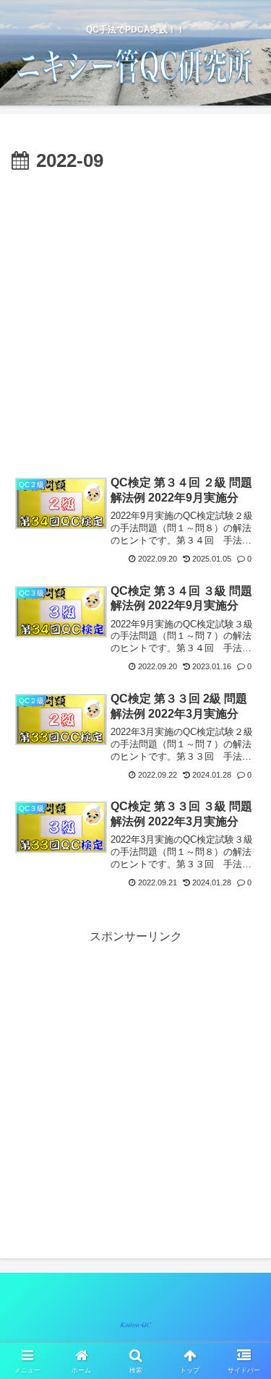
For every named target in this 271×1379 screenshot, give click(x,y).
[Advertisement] (135, 320)
